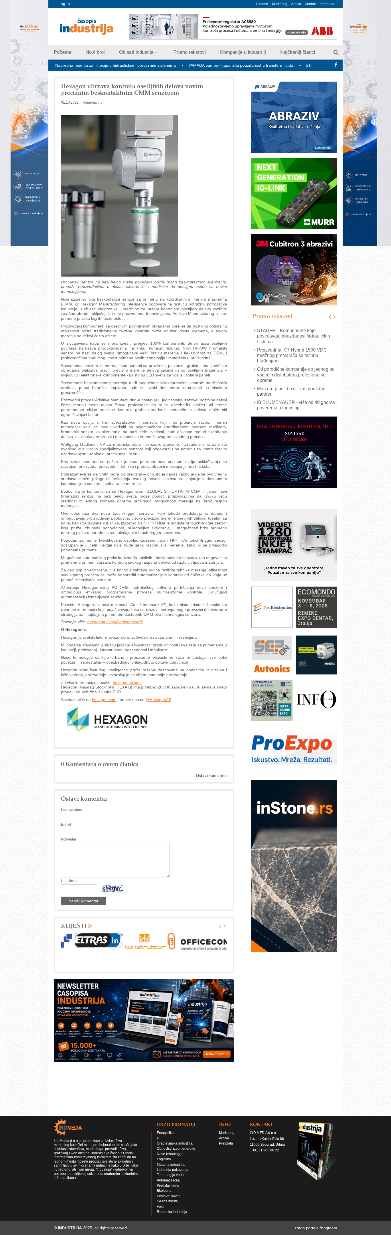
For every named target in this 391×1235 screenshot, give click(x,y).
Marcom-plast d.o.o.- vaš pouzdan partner (291, 372)
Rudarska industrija (172, 1212)
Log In (64, 3)
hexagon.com (104, 699)
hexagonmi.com (127, 682)
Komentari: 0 (92, 102)
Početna (62, 52)
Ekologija (164, 1191)
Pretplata (327, 4)
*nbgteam (328, 1228)
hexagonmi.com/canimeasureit (115, 622)
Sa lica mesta (167, 1201)
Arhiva (296, 4)
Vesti (160, 1207)
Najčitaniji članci (297, 52)
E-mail (66, 824)
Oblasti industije (136, 52)
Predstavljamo (168, 1185)
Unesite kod (70, 881)
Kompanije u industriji (243, 52)
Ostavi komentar (211, 775)
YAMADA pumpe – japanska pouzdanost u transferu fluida (187, 65)
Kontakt (311, 4)
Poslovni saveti (168, 1196)
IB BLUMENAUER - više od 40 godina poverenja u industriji (296, 386)
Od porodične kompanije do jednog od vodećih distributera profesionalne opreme (296, 355)
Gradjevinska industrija (175, 1143)
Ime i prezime (71, 810)
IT (158, 1138)
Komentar (68, 839)
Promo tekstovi (189, 52)
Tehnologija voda (170, 1175)
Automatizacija (168, 1180)
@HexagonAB (158, 699)
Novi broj (95, 52)
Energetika (165, 1133)
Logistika (164, 1159)
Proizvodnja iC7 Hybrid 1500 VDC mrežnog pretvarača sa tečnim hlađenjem (292, 336)
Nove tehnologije (170, 1154)
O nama (262, 4)
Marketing (279, 4)
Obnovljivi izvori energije (176, 1149)
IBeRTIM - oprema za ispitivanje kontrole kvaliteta (289, 399)
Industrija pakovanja (172, 1170)
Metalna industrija (171, 1165)
